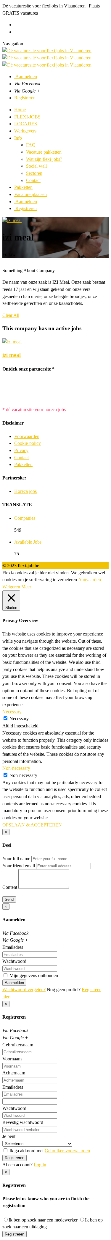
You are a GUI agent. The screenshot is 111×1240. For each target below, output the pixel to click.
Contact (33, 180)
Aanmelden (25, 76)
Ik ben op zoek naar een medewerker (43, 1219)
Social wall (36, 166)
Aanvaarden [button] (89, 579)
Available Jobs (27, 542)
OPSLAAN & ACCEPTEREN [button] (32, 824)
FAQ (31, 144)
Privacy (21, 450)
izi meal (11, 355)
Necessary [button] (12, 711)
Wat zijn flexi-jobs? (44, 159)
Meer (26, 586)
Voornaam (12, 1058)
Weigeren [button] (11, 586)
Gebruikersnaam (17, 1044)
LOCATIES (25, 123)
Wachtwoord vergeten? (24, 989)
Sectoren (34, 173)
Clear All (10, 315)
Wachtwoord (14, 961)
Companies (24, 518)
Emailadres (12, 947)
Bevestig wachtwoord (22, 1122)
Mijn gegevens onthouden (33, 975)
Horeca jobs (25, 491)
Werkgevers (25, 130)
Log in (40, 1164)
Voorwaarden (26, 436)
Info (18, 138)
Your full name (16, 858)
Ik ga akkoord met (49, 1150)
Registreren (25, 97)
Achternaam (13, 1072)
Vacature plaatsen (30, 194)
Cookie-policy (27, 443)
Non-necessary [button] (16, 768)
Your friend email (18, 865)
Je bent (8, 1136)
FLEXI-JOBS (27, 116)
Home (20, 109)
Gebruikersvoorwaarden (67, 1150)
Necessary (19, 718)
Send (9, 899)
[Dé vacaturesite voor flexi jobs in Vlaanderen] (46, 57)
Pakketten (23, 187)
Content (9, 887)
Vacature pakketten (44, 152)
